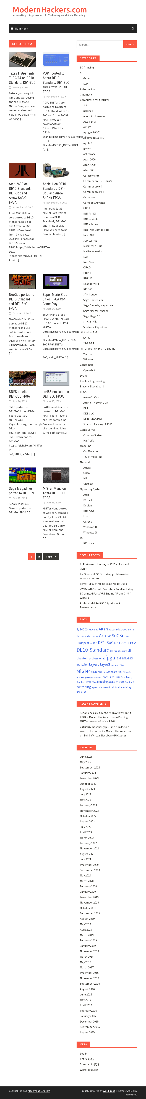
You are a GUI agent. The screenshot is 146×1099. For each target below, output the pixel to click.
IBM (118, 658)
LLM (85, 83)
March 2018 (87, 956)
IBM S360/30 (90, 219)
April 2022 (86, 832)
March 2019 (87, 935)
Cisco (86, 473)
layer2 (94, 664)
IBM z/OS (89, 510)
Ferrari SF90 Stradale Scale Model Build (103, 583)
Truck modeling (92, 456)
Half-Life (88, 440)
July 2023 (85, 794)
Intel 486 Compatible (96, 229)
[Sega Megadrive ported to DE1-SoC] (22, 475)
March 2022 (87, 837)
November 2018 (89, 951)
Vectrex (87, 354)
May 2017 (85, 962)
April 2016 (86, 1005)
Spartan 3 (129, 682)
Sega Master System (95, 311)
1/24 (80, 629)
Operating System (91, 489)
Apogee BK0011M (94, 137)
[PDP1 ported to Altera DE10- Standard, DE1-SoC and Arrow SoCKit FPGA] (56, 59)
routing (103, 682)
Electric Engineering (92, 381)
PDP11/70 (115, 677)
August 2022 (87, 821)
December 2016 (89, 972)
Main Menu (21, 28)
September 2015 (90, 1027)
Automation (87, 89)
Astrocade (89, 154)
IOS (78, 664)
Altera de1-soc (118, 629)
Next (49, 557)
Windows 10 (90, 527)
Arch (86, 494)
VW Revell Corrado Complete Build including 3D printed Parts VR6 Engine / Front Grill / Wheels (107, 593)
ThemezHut (130, 1094)
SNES (86, 338)
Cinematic (86, 94)
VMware (88, 359)
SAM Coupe (90, 294)
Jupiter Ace (90, 240)
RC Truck (88, 543)
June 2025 (86, 756)
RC (81, 538)
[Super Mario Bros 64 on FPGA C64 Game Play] (56, 281)
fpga (110, 657)
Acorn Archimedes (94, 116)
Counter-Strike (92, 435)
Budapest (83, 643)
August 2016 (87, 989)
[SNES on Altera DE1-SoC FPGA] (22, 378)
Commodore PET (93, 192)
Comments (89, 1064)
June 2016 (86, 994)
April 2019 (86, 929)
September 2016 (90, 983)
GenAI (87, 78)
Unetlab (88, 483)
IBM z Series (90, 224)
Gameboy (89, 197)
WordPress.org (89, 1069)
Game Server (87, 429)
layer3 (105, 664)
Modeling (85, 446)
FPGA (83, 391)
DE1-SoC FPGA (125, 642)
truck (112, 687)
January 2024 (88, 773)
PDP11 (106, 677)
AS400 (128, 636)
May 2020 (85, 875)
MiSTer (83, 671)
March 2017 (87, 967)
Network (85, 462)
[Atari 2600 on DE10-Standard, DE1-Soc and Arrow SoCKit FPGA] (22, 170)
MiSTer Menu (124, 671)
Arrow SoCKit (91, 397)
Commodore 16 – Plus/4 (97, 181)
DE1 (85, 408)
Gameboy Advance (94, 202)
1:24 (85, 629)
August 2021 (87, 854)
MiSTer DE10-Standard (104, 671)
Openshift (89, 370)
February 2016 (88, 1010)
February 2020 (88, 886)
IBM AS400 (127, 658)
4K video (93, 629)
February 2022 (88, 843)
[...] (22, 119)
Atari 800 (88, 170)
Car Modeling (91, 451)
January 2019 (88, 945)
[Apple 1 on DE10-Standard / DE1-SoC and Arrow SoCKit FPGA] (56, 170)
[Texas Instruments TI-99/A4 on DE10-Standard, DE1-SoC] (22, 59)
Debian (87, 505)
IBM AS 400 (90, 213)
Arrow (95, 636)
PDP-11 (87, 278)
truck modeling (123, 687)
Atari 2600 (89, 159)
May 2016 (85, 1000)
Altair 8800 (90, 121)
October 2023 (88, 783)
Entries (87, 1059)
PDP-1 (87, 273)
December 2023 (89, 778)
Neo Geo (88, 262)
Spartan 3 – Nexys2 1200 (97, 424)
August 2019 (87, 918)
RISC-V (87, 289)
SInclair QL (90, 321)
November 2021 (89, 848)
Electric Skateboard (92, 386)
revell (95, 681)
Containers (86, 364)
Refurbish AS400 (84, 682)
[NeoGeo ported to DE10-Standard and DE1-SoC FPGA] (22, 281)
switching (84, 687)
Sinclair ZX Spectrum (95, 327)
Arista (87, 467)
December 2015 (89, 1021)
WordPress (109, 1090)
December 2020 (89, 864)
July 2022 (85, 827)
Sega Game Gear (93, 300)
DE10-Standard (92, 419)
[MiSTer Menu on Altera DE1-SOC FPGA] (56, 474)
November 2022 (89, 810)
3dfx (85, 105)
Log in (83, 1053)
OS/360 (87, 521)
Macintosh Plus (92, 246)
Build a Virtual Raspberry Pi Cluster (105, 735)
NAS (85, 256)
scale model (116, 682)
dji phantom (121, 650)
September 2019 (90, 913)
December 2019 (89, 897)
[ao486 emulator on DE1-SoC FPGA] (56, 378)
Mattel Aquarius (93, 251)
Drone (83, 375)
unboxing (81, 691)
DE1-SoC (88, 413)
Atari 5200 (89, 165)
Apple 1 (87, 143)
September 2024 (90, 767)
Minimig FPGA (117, 665)
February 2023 (88, 805)
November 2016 (89, 978)
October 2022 (88, 816)
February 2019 (88, 940)
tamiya (106, 687)
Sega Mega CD (91, 316)
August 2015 (87, 1032)
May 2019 (85, 924)
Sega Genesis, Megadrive (98, 305)
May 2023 (85, 800)
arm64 (87, 148)
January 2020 (88, 891)
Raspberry (126, 677)
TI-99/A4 (88, 343)
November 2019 (89, 902)
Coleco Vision (91, 175)
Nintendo (97, 677)
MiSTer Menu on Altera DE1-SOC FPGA (54, 493)
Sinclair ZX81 (91, 332)
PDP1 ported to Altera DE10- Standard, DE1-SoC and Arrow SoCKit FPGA (56, 82)
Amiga (87, 127)
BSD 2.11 (88, 500)
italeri (84, 665)
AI (81, 73)
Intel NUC (89, 235)
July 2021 (85, 859)
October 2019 (88, 908)
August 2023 (87, 789)
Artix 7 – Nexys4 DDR (95, 402)
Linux (86, 516)
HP (85, 478)
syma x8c (97, 687)
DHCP (112, 651)
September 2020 (90, 870)
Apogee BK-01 (92, 132)
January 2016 (88, 1016)
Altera (104, 629)
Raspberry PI (91, 284)
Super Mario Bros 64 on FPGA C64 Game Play (55, 299)
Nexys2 (89, 677)
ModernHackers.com (49, 9)
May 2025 (85, 762)
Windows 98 (90, 532)
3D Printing (87, 67)
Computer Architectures (95, 100)
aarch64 (88, 110)
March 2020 (87, 881)
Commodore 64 (92, 186)
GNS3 (86, 208)
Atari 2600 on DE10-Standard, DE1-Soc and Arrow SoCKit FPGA (20, 193)
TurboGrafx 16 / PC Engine (99, 348)
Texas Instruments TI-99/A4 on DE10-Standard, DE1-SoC (22, 78)
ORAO (87, 267)
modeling (81, 677)
